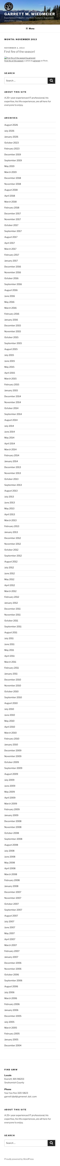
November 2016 (12, 272)
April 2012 (9, 585)
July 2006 (9, 992)
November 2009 (12, 756)
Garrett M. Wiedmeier (29, 14)
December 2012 (12, 538)
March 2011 (10, 662)
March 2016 (10, 308)
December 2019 (12, 154)
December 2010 (12, 679)
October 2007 (11, 904)
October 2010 (11, 691)
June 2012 (9, 573)
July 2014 (9, 426)
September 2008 (13, 839)
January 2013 (11, 532)
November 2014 (12, 402)
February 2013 (11, 526)
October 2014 (11, 408)
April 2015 (9, 373)
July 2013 (9, 496)
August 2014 (11, 420)
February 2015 (11, 384)
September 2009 (13, 768)
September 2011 (12, 626)
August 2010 (11, 703)
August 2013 (11, 490)
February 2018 (11, 207)
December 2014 (12, 396)
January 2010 (11, 744)
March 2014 (10, 449)
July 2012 (9, 567)
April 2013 (9, 514)
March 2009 (10, 803)
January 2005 (11, 1039)
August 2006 (11, 986)
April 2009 (9, 797)
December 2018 (12, 178)
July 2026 (9, 131)
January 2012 (11, 603)
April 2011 (9, 656)
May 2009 (9, 792)
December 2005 (12, 1016)
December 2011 (12, 609)
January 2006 (11, 1010)
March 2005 (10, 1027)
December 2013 (12, 467)
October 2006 (11, 974)
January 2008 (11, 886)
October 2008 (11, 833)
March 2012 (10, 591)
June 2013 (9, 502)
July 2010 (9, 709)
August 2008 (11, 845)
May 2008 (9, 862)
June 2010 (9, 715)
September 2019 (13, 160)
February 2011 (11, 668)
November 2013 (12, 473)
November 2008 (12, 827)
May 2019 (9, 166)
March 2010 (10, 732)
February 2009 (12, 809)
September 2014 (13, 414)
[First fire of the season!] (19, 58)
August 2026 (11, 125)
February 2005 (12, 1033)
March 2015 (10, 378)
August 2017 (10, 237)
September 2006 (13, 980)
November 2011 (12, 614)
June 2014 (9, 431)
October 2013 (11, 479)
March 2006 (10, 998)
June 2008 (9, 856)
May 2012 (9, 579)
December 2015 (12, 325)
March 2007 (10, 945)
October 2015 (11, 337)
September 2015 (13, 343)
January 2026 (11, 137)
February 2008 (12, 880)
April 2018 (9, 196)
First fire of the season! (19, 51)
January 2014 (11, 461)
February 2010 (11, 738)
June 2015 (9, 361)
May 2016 (9, 302)
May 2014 (9, 437)
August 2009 (11, 774)
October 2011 (11, 620)
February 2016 (11, 314)
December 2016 (12, 266)
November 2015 (12, 331)
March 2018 (10, 201)
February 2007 (12, 951)
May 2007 (9, 933)
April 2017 (9, 243)
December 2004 (12, 1045)
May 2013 (9, 508)
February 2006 (12, 1004)
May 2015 (9, 367)
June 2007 (9, 927)
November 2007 (12, 898)
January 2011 (10, 673)
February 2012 (11, 597)
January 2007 (11, 957)
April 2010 (9, 727)
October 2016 (11, 278)
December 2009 (12, 750)
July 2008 (9, 851)
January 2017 (11, 260)
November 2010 (12, 685)
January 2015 (11, 390)
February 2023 (12, 148)
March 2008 (10, 874)
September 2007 (13, 910)
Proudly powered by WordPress (19, 1159)
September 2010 (13, 697)
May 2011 (9, 650)
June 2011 (9, 644)
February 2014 (11, 455)
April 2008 (9, 868)
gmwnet (36, 61)
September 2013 (13, 485)
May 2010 (9, 721)
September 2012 (13, 555)
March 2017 (10, 249)
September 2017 (13, 231)
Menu (31, 28)
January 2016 (11, 319)
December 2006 (12, 963)
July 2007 (9, 921)
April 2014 (9, 443)
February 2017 (11, 255)
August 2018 (11, 190)
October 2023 (11, 142)
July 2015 (9, 355)
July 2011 (9, 638)
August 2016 (11, 290)
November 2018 (12, 184)
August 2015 (11, 349)
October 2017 (11, 225)
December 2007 (12, 892)
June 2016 (9, 296)
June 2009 (9, 786)
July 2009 (9, 780)
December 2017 (12, 213)
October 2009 (11, 762)
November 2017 (12, 219)
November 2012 (12, 544)
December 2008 (12, 821)
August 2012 (10, 561)
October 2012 (11, 550)
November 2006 (12, 969)
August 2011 (10, 632)
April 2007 (9, 939)
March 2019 (10, 172)
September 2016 (13, 284)
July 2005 (9, 1022)
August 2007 (11, 915)
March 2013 (10, 520)
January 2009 (11, 815)
